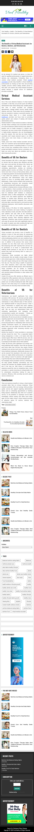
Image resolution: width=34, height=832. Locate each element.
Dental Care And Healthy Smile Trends (5, 512)
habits (29, 581)
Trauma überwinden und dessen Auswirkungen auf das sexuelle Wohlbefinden (5, 457)
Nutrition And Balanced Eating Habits (5, 483)
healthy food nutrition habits (23, 591)
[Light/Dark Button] (25, 26)
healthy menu (27, 598)
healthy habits (6, 594)
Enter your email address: (17, 786)
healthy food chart (7, 591)
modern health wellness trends (11, 605)
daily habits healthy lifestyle (10, 567)
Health (12, 31)
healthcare (5, 117)
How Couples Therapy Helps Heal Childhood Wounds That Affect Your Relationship (5, 448)
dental (29, 571)
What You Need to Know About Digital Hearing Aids (5, 467)
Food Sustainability (7, 581)
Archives (4, 544)
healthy (29, 584)
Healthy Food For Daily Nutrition (5, 502)
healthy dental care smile (9, 588)
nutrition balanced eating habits (11, 608)
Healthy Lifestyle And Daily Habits (5, 493)
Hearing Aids (6, 601)
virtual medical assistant (10, 404)
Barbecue (28, 560)
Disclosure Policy (18, 828)
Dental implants (6, 577)
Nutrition (28, 605)
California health (26, 564)
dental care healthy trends (24, 574)
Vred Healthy (5, 31)
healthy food (27, 588)
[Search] (30, 25)
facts (29, 577)
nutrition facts (27, 608)
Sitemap (25, 828)
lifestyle (29, 601)
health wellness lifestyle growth (11, 584)
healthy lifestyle (26, 594)
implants (18, 601)
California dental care (8, 564)
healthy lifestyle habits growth (10, 598)
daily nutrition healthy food (9, 571)
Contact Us (10, 828)
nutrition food (6, 611)
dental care (5, 574)
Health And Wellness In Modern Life (5, 438)
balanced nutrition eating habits (11, 560)
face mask (20, 577)
